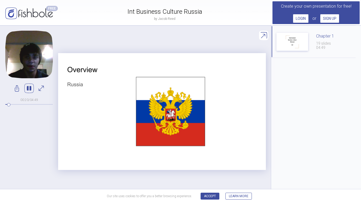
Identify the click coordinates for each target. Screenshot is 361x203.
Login (301, 18)
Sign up (329, 18)
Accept (210, 196)
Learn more (238, 196)
